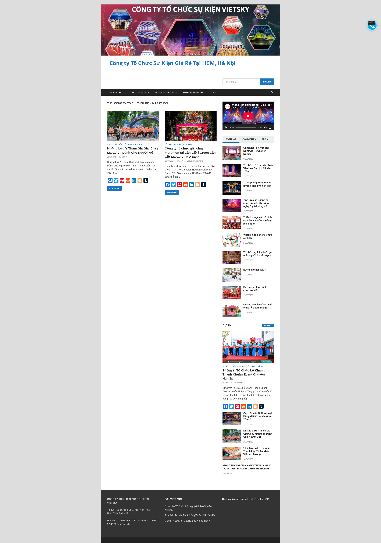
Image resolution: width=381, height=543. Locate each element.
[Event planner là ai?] (231, 281)
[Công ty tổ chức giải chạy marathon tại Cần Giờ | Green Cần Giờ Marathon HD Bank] (191, 127)
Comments (249, 139)
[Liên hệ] (371, 24)
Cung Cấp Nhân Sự (192, 92)
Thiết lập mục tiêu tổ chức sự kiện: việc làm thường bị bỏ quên (258, 220)
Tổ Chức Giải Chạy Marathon (128, 145)
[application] (248, 116)
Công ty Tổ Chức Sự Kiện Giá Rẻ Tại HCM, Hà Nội (172, 63)
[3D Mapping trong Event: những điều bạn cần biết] (231, 194)
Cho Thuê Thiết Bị (164, 92)
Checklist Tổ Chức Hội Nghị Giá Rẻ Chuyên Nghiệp (256, 151)
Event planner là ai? (254, 269)
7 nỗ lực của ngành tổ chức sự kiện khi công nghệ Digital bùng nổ (256, 203)
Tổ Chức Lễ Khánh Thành (250, 366)
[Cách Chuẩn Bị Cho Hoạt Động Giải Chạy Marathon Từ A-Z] (231, 424)
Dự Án (110, 145)
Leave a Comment (195, 161)
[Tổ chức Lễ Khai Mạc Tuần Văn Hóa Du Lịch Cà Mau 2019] (231, 176)
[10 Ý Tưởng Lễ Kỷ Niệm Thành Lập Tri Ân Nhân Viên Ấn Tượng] (231, 459)
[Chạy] (226, 127)
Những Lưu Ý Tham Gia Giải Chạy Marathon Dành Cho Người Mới (257, 433)
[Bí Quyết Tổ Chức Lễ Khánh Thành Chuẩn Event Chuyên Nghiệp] (248, 363)
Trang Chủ (116, 92)
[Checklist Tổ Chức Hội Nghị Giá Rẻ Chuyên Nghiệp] (231, 159)
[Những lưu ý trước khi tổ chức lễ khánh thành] (231, 315)
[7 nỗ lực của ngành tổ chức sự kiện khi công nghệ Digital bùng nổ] (231, 211)
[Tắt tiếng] (265, 127)
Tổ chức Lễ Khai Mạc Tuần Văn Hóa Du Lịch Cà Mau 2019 (258, 168)
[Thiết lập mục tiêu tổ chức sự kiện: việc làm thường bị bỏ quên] (231, 228)
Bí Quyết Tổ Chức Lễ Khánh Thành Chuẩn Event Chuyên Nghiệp (243, 374)
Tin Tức (215, 92)
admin (124, 157)
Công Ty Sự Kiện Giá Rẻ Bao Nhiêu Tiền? (187, 520)
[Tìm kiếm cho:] (248, 81)
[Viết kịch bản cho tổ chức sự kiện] (231, 246)
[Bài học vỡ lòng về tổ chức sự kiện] (231, 298)
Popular (230, 139)
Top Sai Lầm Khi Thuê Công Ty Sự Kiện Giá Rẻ (190, 515)
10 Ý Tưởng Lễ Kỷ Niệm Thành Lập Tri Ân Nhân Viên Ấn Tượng (256, 451)
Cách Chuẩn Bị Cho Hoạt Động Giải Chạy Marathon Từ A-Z (257, 416)
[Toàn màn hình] (269, 127)
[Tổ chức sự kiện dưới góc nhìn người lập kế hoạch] (231, 263)
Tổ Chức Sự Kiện (136, 92)
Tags (265, 139)
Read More (114, 188)
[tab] (230, 139)
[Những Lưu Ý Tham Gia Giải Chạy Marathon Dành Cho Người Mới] (133, 127)
